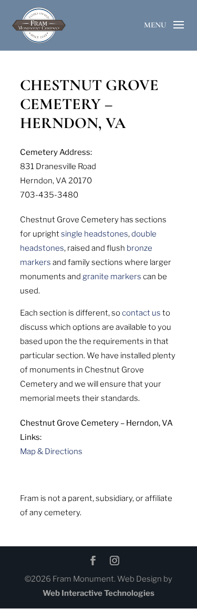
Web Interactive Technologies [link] (98, 593)
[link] (39, 24)
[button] (178, 34)
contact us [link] (141, 313)
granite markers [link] (111, 276)
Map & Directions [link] (51, 451)
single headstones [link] (94, 234)
